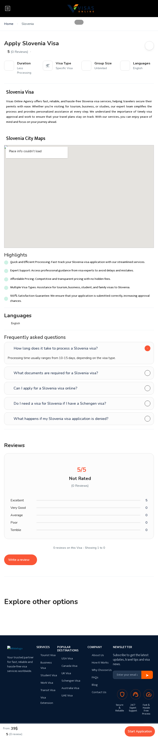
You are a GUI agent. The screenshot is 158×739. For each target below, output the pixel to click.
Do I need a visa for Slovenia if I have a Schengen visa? (60, 403)
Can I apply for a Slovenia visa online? (45, 388)
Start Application (140, 731)
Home (8, 24)
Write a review (19, 560)
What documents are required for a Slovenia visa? (56, 373)
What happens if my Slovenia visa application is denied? (61, 418)
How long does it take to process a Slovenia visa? (56, 348)
